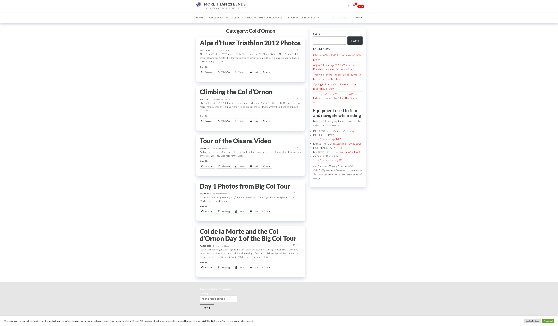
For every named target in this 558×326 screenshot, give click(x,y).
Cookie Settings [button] (532, 321)
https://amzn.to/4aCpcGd (347, 143)
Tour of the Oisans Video (235, 141)
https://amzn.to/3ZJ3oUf (347, 152)
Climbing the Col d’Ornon (236, 92)
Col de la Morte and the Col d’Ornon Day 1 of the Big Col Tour (248, 234)
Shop (291, 17)
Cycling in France (242, 17)
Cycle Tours (217, 17)
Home (199, 17)
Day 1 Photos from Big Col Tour (245, 186)
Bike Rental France (270, 17)
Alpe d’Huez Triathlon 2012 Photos (250, 43)
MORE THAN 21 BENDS (225, 4)
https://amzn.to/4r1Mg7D (327, 160)
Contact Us (308, 17)
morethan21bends (222, 50)
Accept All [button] (548, 321)
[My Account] (349, 5)
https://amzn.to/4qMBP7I (327, 139)
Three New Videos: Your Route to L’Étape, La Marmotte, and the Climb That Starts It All (336, 98)
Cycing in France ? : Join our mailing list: (215, 291)
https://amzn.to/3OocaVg (341, 131)
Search (359, 17)
